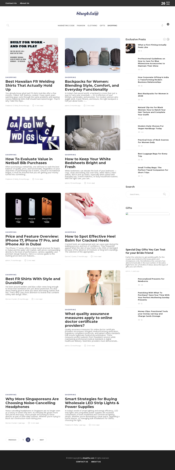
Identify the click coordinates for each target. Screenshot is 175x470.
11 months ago (16, 260)
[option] (148, 110)
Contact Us (11, 3)
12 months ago (23, 299)
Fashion (81, 26)
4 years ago (135, 271)
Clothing (92, 26)
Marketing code (66, 26)
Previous (12, 440)
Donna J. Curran (71, 256)
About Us (24, 3)
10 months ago (75, 183)
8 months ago (24, 106)
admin (67, 106)
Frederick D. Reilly (11, 106)
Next (42, 440)
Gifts (102, 26)
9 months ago (75, 106)
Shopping (112, 26)
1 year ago (21, 423)
